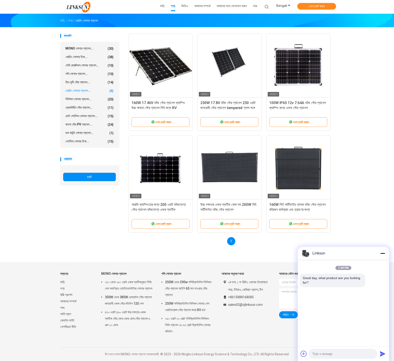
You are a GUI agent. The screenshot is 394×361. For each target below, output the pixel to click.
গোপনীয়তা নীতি (68, 327)
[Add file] (304, 354)
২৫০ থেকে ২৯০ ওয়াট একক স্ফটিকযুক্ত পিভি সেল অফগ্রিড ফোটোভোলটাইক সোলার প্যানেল (128, 285)
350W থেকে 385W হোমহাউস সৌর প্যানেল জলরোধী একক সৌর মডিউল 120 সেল (128, 300)
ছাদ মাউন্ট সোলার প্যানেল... (89, 133)
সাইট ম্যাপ (65, 314)
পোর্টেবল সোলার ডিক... (89, 141)
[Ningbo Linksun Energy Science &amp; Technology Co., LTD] (78, 6)
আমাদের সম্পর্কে (68, 301)
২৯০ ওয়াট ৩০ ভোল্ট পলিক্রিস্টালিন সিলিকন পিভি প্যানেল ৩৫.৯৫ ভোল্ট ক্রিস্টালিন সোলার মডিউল (187, 325)
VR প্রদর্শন (66, 295)
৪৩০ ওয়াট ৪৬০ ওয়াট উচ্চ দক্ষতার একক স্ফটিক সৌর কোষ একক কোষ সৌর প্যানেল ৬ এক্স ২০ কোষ (127, 318)
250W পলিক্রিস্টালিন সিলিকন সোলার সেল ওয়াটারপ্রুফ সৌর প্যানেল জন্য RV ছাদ (187, 307)
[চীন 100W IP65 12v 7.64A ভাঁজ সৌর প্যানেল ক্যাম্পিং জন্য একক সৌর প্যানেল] (298, 66)
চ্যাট (89, 177)
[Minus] (382, 253)
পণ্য (62, 288)
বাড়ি (62, 282)
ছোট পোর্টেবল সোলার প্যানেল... (89, 116)
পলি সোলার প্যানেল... (89, 74)
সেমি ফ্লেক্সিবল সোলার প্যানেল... (89, 65)
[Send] (382, 354)
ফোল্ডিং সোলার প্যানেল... (89, 91)
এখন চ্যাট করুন (317, 6)
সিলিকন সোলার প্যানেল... (89, 99)
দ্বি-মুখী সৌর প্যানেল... (89, 82)
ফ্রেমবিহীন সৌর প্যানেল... (89, 108)
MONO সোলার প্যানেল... (89, 48)
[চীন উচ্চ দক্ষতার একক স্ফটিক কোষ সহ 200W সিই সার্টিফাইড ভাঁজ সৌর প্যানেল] (230, 167)
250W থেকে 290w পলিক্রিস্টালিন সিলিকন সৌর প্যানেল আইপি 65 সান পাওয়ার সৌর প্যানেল (188, 288)
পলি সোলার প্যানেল (171, 273)
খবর (62, 307)
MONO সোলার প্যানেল (114, 273)
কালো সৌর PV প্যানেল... (89, 124)
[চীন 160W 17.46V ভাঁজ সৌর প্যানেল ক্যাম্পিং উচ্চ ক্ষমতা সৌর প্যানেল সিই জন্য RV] (161, 66)
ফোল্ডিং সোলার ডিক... (89, 57)
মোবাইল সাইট (67, 320)
